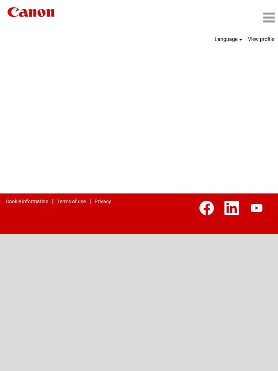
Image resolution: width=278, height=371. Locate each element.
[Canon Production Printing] (31, 12)
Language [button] (227, 39)
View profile (261, 39)
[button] (231, 17)
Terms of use (71, 201)
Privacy (102, 201)
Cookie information (27, 201)
